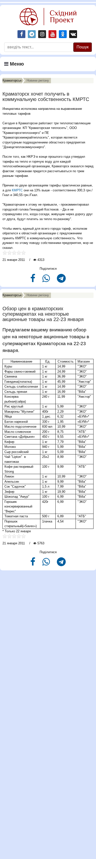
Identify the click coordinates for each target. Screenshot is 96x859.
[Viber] (46, 280)
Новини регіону (38, 80)
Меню (16, 64)
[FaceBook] (33, 280)
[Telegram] (61, 280)
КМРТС (17, 190)
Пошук (83, 47)
